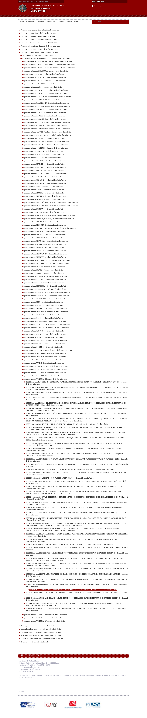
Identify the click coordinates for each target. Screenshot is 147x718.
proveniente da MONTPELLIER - (47, 260)
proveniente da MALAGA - (44, 231)
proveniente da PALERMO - (45, 276)
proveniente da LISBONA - (44, 193)
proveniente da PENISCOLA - (46, 286)
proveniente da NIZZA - (44, 273)
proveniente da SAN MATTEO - (46, 325)
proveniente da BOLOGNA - (45, 109)
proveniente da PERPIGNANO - (47, 292)
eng (99, 6)
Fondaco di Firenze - (39, 40)
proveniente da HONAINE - (45, 180)
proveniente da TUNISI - (44, 363)
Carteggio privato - (38, 626)
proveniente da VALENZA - (46, 366)
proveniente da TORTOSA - (45, 353)
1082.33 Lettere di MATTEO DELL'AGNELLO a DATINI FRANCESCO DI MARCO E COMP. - (69, 544)
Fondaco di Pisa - (38, 36)
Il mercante (30, 22)
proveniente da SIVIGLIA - (44, 344)
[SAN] (92, 705)
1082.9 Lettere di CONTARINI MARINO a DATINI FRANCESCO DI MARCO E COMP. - (67, 424)
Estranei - (35, 642)
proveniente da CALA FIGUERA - (47, 122)
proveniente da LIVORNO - (45, 196)
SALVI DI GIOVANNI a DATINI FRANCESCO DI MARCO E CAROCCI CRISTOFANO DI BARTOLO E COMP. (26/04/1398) (73, 590)
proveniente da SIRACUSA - (45, 341)
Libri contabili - (39, 55)
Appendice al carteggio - (41, 629)
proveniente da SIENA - (43, 337)
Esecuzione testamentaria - (42, 639)
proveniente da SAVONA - (44, 331)
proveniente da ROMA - (43, 318)
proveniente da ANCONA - (44, 81)
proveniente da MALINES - (44, 235)
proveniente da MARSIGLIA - (46, 241)
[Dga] (51, 705)
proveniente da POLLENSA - (45, 308)
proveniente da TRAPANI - (44, 360)
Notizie (76, 22)
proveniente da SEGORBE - (45, 334)
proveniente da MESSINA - (45, 244)
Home (22, 22)
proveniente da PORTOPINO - (46, 312)
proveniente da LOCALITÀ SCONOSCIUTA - (51, 203)
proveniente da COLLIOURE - (46, 148)
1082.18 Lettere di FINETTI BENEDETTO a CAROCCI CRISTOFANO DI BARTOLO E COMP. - (70, 470)
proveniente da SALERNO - (45, 321)
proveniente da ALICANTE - (45, 77)
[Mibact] (27, 705)
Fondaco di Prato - (38, 33)
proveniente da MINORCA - (45, 251)
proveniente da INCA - (43, 187)
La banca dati (50, 22)
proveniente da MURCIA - (44, 267)
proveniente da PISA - (43, 302)
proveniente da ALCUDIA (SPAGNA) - (49, 68)
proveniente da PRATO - (44, 315)
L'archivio (40, 22)
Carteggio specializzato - (41, 632)
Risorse (69, 22)
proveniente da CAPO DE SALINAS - (48, 132)
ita (95, 6)
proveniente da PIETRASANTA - (47, 299)
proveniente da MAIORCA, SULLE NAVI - (50, 228)
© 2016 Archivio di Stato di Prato (31, 656)
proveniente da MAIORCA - (45, 222)
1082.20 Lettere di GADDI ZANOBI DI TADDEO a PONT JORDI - (60, 478)
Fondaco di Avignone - (40, 30)
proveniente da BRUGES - (45, 113)
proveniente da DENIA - (44, 151)
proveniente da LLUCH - (44, 199)
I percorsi (61, 22)
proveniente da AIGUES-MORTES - (48, 61)
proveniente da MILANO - (44, 248)
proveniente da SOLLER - (44, 347)
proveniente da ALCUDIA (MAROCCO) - (49, 65)
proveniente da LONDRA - (44, 209)
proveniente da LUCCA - (44, 212)
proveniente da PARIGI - (44, 283)
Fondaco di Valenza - (39, 49)
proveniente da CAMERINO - (45, 126)
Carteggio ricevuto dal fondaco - (46, 58)
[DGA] (98, 1)
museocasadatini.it (42, 1)
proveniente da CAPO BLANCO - (47, 129)
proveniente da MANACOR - (45, 238)
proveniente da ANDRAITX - (45, 84)
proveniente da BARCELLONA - (47, 97)
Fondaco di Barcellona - (40, 46)
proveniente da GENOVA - (45, 174)
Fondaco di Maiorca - (39, 52)
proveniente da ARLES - (43, 87)
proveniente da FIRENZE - (45, 161)
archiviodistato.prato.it (27, 1)
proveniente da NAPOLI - (44, 270)
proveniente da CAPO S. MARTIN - (47, 135)
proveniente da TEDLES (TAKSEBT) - (48, 350)
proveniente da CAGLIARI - (45, 119)
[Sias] (102, 1)
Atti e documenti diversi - (41, 636)
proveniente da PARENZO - (45, 280)
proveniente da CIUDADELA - (46, 142)
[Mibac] (93, 1)
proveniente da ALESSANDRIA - (46, 71)
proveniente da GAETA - (44, 170)
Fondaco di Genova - (39, 43)
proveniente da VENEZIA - (45, 379)
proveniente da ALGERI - (44, 74)
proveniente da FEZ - (42, 158)
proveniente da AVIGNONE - (46, 90)
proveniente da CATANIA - (44, 138)
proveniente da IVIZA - (44, 190)
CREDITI (22, 691)
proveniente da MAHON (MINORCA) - (49, 215)
